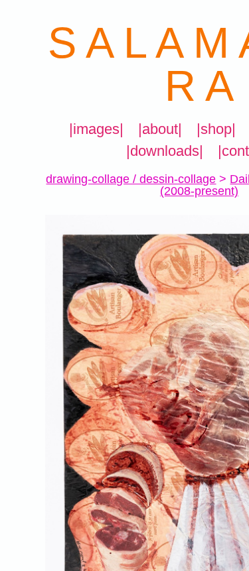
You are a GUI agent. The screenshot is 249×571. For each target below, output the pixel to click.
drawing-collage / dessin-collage (131, 179)
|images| (96, 129)
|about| (160, 129)
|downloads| (164, 151)
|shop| (216, 129)
